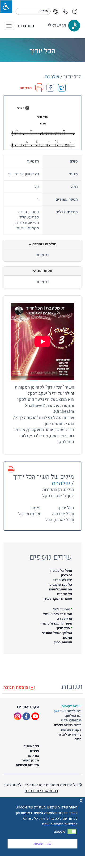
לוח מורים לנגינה (69, 734)
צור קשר (33, 755)
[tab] (42, 244)
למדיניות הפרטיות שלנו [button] (59, 824)
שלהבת (52, 76)
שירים (34, 751)
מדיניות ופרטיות (27, 765)
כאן (57, 711)
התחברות (26, 26)
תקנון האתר (30, 760)
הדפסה (26, 88)
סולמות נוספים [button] (43, 244)
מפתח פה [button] (44, 271)
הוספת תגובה (16, 688)
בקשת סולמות (71, 729)
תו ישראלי (57, 25)
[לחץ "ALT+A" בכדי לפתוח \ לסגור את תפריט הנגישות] (6, 6)
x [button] (81, 800)
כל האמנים (31, 746)
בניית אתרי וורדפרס (41, 791)
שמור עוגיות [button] (42, 843)
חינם (78, 739)
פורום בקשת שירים (67, 725)
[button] (72, 831)
